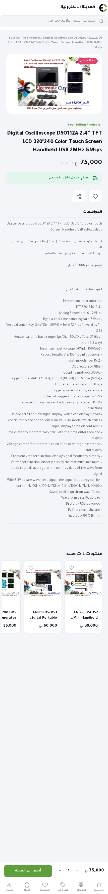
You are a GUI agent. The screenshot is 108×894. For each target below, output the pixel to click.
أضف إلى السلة (28, 871)
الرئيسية (95, 38)
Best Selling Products (25, 38)
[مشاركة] (78, 196)
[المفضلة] (95, 196)
